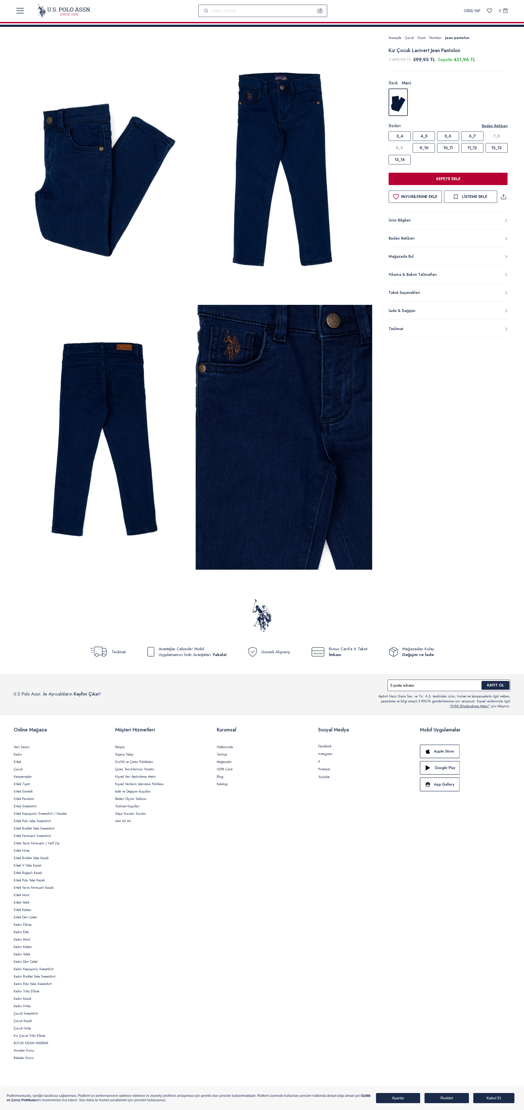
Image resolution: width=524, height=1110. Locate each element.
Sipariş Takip (124, 754)
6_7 (472, 136)
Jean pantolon (457, 37)
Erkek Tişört (22, 784)
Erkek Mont (21, 895)
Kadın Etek (21, 932)
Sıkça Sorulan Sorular (130, 813)
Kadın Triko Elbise (26, 991)
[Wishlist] (489, 10)
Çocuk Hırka (22, 1028)
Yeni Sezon (22, 747)
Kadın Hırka (22, 1006)
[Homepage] (64, 11)
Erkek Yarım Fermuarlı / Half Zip (36, 843)
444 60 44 (123, 821)
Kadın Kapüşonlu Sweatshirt (33, 969)
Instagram (325, 754)
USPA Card (224, 769)
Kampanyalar (23, 776)
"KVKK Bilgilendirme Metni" (469, 706)
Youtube (324, 777)
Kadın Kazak (22, 998)
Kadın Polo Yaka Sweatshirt (33, 983)
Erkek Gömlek (23, 791)
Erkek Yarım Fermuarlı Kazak (33, 887)
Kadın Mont (22, 939)
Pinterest (324, 769)
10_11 (448, 148)
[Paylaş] (503, 197)
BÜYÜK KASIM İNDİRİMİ (31, 1043)
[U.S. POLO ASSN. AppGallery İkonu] (465, 784)
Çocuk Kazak (23, 1020)
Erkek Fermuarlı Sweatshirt (32, 835)
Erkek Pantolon (24, 798)
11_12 (472, 148)
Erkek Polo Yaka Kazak (29, 880)
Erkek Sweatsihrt (25, 806)
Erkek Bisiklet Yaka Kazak (31, 858)
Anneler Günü (24, 1050)
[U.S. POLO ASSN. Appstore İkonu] (465, 751)
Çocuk (409, 37)
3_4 (399, 136)
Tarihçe (222, 754)
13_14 (400, 159)
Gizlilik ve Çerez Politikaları (134, 761)
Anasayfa (395, 37)
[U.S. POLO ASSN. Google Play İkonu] (465, 768)
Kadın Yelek (22, 954)
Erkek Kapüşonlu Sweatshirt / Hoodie (40, 813)
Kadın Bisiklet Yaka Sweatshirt (34, 976)
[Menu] (20, 10)
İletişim (120, 747)
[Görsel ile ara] (320, 10)
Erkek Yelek (21, 902)
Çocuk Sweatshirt (26, 1013)
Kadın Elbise (23, 924)
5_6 (448, 136)
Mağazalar (224, 761)
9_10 (424, 148)
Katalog (222, 784)
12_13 (496, 148)
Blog (220, 776)
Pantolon (435, 37)
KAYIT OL (495, 685)
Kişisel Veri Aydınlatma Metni (135, 776)
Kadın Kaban (23, 946)
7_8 (496, 136)
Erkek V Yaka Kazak (27, 865)
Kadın (18, 754)
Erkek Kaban (22, 909)
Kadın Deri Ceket (26, 961)
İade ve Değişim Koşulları (133, 791)
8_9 (399, 148)
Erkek (17, 761)
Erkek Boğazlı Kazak (28, 872)
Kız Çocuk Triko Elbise (29, 1035)
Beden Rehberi (495, 126)
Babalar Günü (24, 1057)
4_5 (424, 136)
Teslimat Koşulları (127, 806)
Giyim (422, 37)
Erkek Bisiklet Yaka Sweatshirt (34, 828)
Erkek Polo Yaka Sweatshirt (32, 821)
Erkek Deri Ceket (25, 917)
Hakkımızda (225, 747)
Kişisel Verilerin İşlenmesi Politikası (139, 784)
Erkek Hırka (22, 850)
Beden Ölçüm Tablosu (130, 798)
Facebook (324, 746)
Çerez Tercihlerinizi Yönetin (134, 769)
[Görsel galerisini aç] (104, 168)
